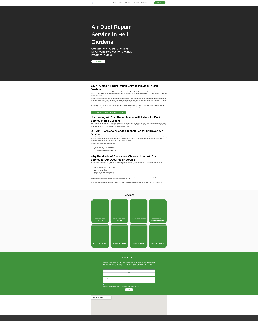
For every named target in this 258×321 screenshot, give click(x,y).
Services (127, 2)
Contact (144, 2)
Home (114, 2)
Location (136, 2)
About (120, 2)
